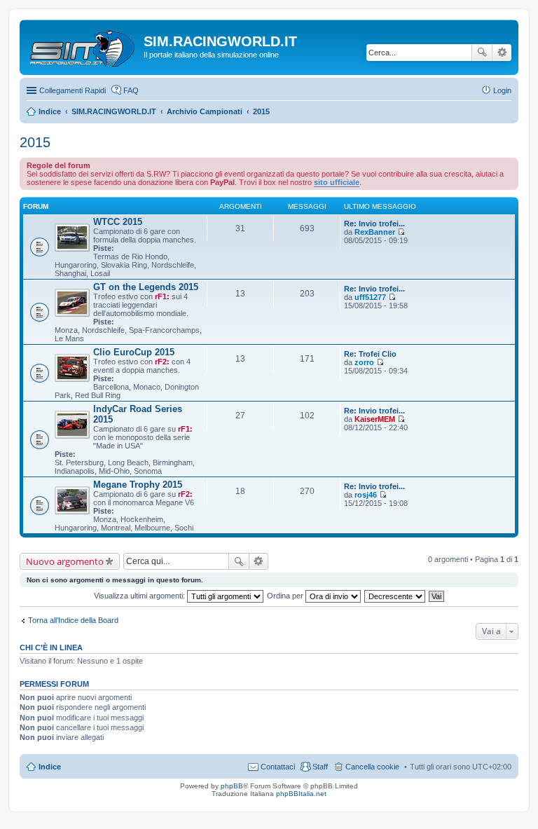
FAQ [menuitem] (131, 90)
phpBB (232, 786)
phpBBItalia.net (301, 793)
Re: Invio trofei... (374, 223)
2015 (35, 142)
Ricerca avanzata (501, 52)
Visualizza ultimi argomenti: (140, 595)
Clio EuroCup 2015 (133, 352)
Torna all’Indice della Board (73, 620)
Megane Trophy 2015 (137, 484)
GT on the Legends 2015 (145, 287)
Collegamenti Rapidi (72, 90)
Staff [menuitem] (320, 766)
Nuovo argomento (65, 561)
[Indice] (83, 45)
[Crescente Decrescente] (395, 595)
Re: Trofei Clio (370, 354)
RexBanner (374, 232)
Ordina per (286, 595)
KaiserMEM (374, 419)
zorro (364, 362)
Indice (50, 766)
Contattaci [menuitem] (278, 766)
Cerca (481, 52)
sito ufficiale (336, 182)
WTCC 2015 (117, 222)
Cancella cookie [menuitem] (372, 766)
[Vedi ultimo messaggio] (401, 232)
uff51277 (370, 297)
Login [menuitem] (502, 90)
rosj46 (365, 495)
